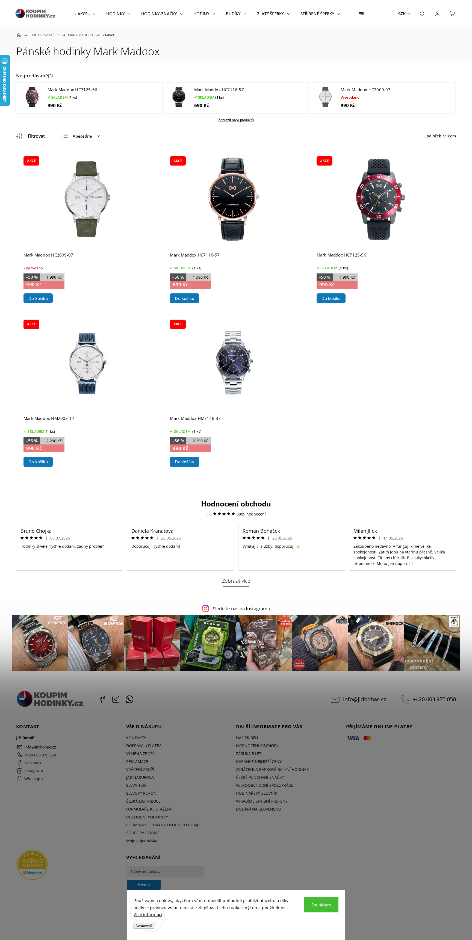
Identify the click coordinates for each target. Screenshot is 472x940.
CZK (402, 14)
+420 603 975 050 (434, 699)
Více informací (148, 914)
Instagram (116, 699)
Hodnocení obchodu (236, 504)
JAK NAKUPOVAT (141, 777)
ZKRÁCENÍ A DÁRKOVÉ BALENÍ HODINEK (272, 769)
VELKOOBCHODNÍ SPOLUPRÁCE (264, 785)
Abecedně (82, 136)
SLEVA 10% (136, 785)
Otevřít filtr (30, 136)
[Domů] (19, 35)
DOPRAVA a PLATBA (144, 745)
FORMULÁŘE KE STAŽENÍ (148, 809)
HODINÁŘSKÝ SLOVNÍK (256, 793)
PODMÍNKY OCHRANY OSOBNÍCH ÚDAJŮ (163, 824)
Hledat (144, 884)
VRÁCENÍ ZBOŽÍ (140, 769)
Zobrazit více (236, 580)
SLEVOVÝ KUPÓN (141, 793)
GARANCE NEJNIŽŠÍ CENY (259, 761)
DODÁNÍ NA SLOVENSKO (258, 809)
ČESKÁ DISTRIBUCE (143, 801)
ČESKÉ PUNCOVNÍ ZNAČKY (260, 777)
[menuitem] (85, 13)
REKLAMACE (137, 761)
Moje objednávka (141, 840)
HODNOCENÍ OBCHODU (257, 745)
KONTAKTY (136, 737)
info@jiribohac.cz (364, 699)
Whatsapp (129, 699)
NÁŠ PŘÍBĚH (247, 737)
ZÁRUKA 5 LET (248, 753)
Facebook (102, 699)
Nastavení (144, 926)
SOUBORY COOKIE (143, 832)
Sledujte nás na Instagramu (241, 608)
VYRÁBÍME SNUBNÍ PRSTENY (262, 801)
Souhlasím (321, 904)
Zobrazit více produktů (236, 120)
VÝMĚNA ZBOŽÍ (140, 753)
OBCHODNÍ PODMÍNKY (147, 817)
